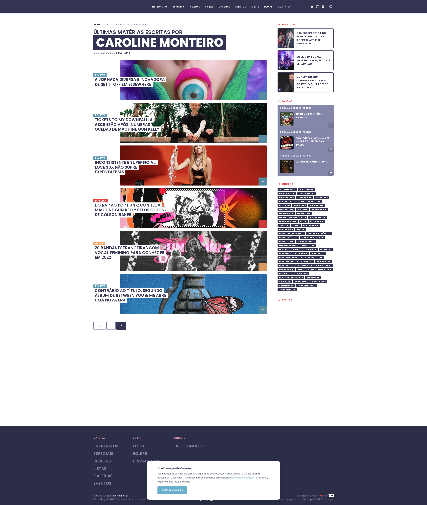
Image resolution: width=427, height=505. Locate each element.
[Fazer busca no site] (331, 6)
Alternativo (287, 189)
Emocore (300, 205)
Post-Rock (286, 265)
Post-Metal (305, 261)
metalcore (286, 241)
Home (96, 24)
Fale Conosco (189, 446)
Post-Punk (324, 261)
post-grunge (288, 257)
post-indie (286, 261)
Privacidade (146, 461)
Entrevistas (106, 446)
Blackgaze (306, 189)
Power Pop (305, 265)
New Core (308, 245)
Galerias (103, 476)
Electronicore (310, 201)
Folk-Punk (316, 205)
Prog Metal (323, 265)
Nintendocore (288, 249)
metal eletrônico (319, 233)
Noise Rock (309, 249)
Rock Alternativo (291, 277)
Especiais (103, 453)
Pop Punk (285, 253)
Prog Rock (286, 269)
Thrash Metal (306, 285)
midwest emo (305, 241)
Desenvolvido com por (312, 495)
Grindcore (286, 209)
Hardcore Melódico (292, 217)
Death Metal (307, 193)
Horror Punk (287, 221)
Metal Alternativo (291, 233)
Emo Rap (284, 205)
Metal (300, 229)
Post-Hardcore (311, 257)
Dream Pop (304, 197)
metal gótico (288, 237)
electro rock (288, 201)
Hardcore (303, 213)
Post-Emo (318, 253)
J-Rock (284, 225)
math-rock (310, 225)
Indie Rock (317, 221)
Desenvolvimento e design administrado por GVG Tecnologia (298, 499)
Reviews (102, 461)
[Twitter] (312, 6)
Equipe (140, 453)
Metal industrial (312, 237)
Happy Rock (318, 209)
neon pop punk (288, 245)
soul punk (301, 281)
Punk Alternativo (319, 269)
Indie (303, 221)
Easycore (321, 197)
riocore (302, 273)
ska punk (285, 281)
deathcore (286, 197)
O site (139, 446)
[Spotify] (323, 6)
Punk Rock (286, 273)
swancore (319, 281)
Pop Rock (301, 253)
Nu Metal (326, 249)
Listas (99, 468)
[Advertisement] (306, 393)
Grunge (302, 209)
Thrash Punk (287, 289)
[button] (263, 96)
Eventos (102, 483)
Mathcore (286, 229)
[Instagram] (317, 6)
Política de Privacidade (242, 477)
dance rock (287, 193)
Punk (301, 269)
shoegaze (313, 277)
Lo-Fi (296, 225)
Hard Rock (286, 213)
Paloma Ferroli (120, 495)
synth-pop (286, 285)
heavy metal (317, 217)
